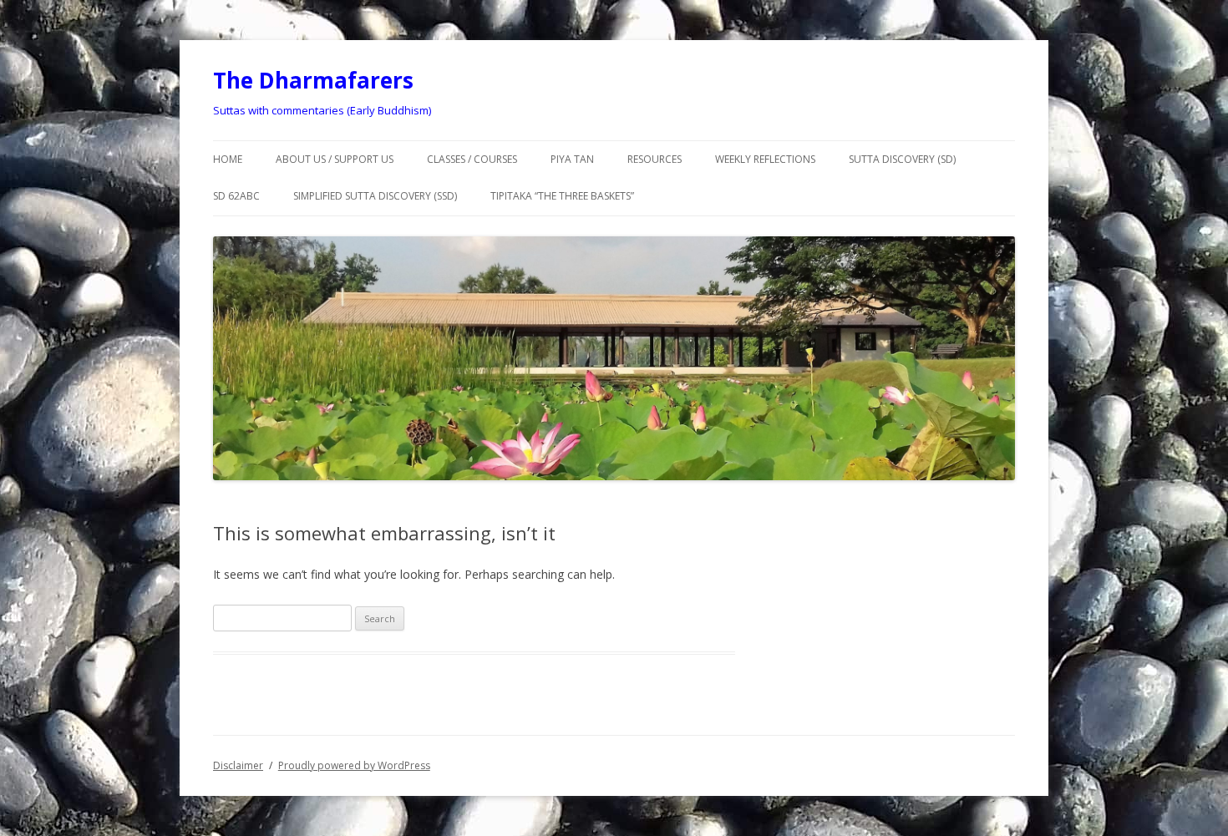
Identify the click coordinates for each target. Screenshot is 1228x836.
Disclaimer (238, 765)
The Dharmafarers (313, 80)
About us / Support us (334, 159)
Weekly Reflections (765, 159)
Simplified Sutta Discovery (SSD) (375, 196)
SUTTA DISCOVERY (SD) (902, 159)
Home (227, 159)
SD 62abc (236, 196)
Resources (654, 159)
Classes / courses (472, 159)
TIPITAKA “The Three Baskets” (562, 196)
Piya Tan (572, 159)
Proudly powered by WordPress (354, 765)
